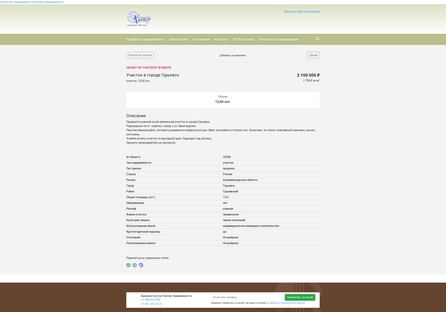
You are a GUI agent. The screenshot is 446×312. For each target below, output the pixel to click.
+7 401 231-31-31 (151, 304)
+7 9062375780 (150, 299)
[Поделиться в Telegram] (135, 265)
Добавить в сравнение (233, 55)
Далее (313, 55)
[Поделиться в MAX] (141, 265)
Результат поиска (140, 55)
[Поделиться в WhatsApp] (128, 265)
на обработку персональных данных (285, 303)
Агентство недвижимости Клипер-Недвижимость (32, 2)
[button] (302, 11)
